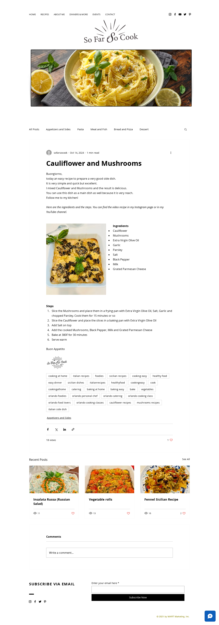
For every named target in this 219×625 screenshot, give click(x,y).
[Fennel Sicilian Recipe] (165, 479)
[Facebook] (175, 14)
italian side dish (57, 409)
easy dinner (55, 382)
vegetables (147, 389)
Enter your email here (104, 583)
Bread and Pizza (123, 129)
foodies (99, 376)
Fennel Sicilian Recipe (161, 499)
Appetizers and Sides (58, 129)
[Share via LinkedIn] (64, 429)
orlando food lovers (59, 402)
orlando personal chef (85, 396)
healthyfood (118, 382)
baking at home (96, 389)
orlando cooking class (140, 396)
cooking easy (139, 376)
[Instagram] (170, 14)
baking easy (117, 389)
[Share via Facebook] (47, 429)
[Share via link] (73, 429)
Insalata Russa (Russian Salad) (51, 501)
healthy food (160, 376)
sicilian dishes (76, 382)
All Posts (34, 129)
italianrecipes (97, 382)
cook (153, 382)
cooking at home (57, 376)
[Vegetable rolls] (109, 479)
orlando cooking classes (90, 402)
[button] (185, 129)
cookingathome (57, 389)
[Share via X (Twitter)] (56, 429)
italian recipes (81, 376)
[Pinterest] (190, 14)
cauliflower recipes (120, 402)
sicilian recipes (117, 376)
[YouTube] (180, 14)
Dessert (144, 129)
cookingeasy (138, 382)
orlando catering (112, 396)
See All (186, 459)
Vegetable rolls (100, 499)
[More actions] (171, 153)
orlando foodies (57, 396)
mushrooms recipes (148, 402)
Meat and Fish (99, 129)
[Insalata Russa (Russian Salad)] (54, 479)
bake (132, 389)
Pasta (80, 129)
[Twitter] (185, 14)
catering (76, 389)
